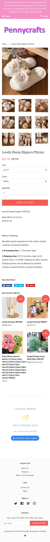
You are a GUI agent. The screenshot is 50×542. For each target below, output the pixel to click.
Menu (7, 16)
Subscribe (39, 523)
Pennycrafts (24, 531)
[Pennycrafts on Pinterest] (28, 504)
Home (4, 44)
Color (4, 176)
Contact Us (25, 487)
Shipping (25, 472)
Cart (45, 16)
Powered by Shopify (38, 531)
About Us (25, 468)
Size (4, 165)
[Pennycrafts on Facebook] (21, 504)
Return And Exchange (25, 475)
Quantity (6, 188)
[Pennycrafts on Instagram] (34, 504)
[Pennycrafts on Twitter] (15, 504)
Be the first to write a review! (25, 438)
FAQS (25, 491)
